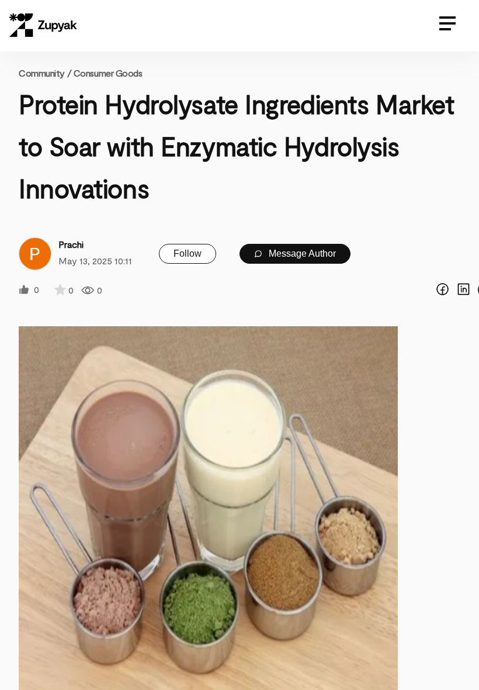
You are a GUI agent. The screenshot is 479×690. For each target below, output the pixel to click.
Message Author (301, 253)
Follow (187, 253)
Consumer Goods (108, 72)
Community (45, 72)
